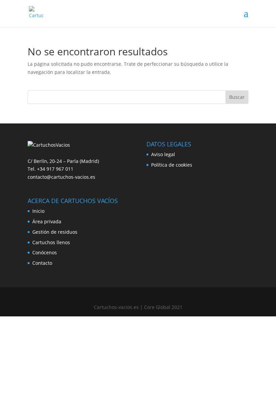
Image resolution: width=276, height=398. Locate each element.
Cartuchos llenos (51, 242)
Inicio (38, 211)
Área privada (46, 221)
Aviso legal (163, 154)
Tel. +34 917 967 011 (50, 169)
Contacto (42, 263)
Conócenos (44, 252)
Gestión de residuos (54, 232)
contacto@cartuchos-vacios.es (61, 177)
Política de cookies (171, 165)
